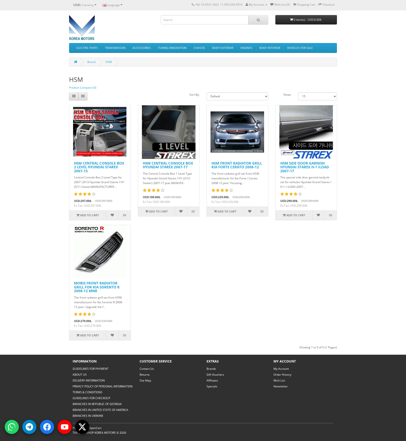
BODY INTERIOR (269, 48)
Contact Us (147, 369)
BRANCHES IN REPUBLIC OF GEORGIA (97, 404)
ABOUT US (80, 375)
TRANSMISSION (115, 48)
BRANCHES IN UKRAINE (88, 416)
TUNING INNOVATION (172, 48)
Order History (282, 375)
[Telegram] (29, 427)
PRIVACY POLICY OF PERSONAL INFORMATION (103, 386)
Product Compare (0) (82, 88)
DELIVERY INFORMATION (89, 380)
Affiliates (212, 380)
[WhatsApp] (12, 427)
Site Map (145, 380)
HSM (108, 62)
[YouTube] (65, 427)
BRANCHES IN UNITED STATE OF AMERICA (100, 410)
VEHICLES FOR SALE (300, 48)
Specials (212, 386)
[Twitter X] (82, 427)
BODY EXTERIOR (222, 48)
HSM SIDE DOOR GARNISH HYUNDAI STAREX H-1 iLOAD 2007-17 (304, 167)
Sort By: (194, 95)
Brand (91, 62)
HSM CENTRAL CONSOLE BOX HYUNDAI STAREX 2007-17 (168, 165)
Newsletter (280, 386)
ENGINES (246, 48)
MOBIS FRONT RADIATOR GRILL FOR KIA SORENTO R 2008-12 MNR (97, 287)
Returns (145, 375)
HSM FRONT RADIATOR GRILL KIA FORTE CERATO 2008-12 (236, 165)
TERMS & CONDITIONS (87, 392)
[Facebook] (47, 427)
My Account (281, 369)
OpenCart (95, 428)
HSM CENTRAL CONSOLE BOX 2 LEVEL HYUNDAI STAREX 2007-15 (99, 167)
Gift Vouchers (215, 375)
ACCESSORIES (142, 48)
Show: (287, 95)
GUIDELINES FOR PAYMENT (91, 369)
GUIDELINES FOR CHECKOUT (91, 398)
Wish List (279, 380)
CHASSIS (199, 48)
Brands (211, 369)
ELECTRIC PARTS (87, 48)
